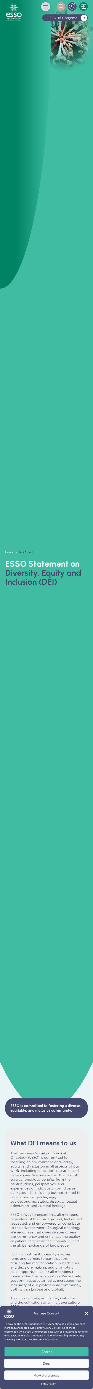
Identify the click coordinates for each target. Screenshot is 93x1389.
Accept (47, 1352)
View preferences (46, 1375)
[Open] (45, 6)
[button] (86, 1313)
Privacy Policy (48, 1383)
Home (9, 552)
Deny (46, 1364)
